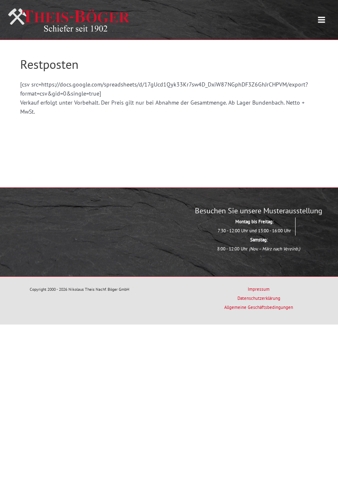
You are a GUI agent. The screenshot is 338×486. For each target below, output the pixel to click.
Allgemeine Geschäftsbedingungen (258, 307)
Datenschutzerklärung (258, 298)
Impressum (259, 289)
